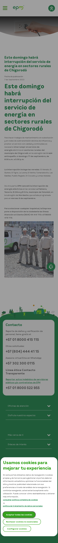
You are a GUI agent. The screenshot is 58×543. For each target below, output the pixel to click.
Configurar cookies (17, 528)
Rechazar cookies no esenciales (22, 521)
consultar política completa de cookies (20, 499)
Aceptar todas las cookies (19, 514)
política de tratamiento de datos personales (23, 506)
